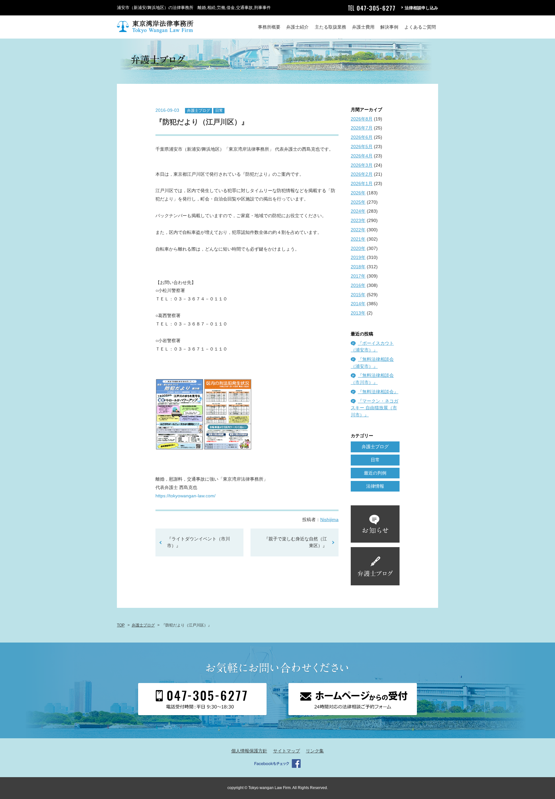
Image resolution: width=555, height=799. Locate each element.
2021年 (358, 239)
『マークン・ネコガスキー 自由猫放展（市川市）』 (374, 407)
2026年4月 (362, 155)
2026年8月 (362, 118)
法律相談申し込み (421, 7)
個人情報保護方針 (249, 750)
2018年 (358, 266)
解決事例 (389, 27)
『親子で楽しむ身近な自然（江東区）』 (295, 542)
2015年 (358, 294)
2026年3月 (362, 165)
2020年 (358, 248)
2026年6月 (362, 137)
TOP (121, 625)
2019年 (358, 257)
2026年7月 (362, 127)
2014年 (358, 303)
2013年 (358, 312)
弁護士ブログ (198, 110)
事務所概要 (269, 27)
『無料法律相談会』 (378, 391)
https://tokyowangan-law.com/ (185, 495)
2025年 (358, 202)
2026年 (358, 192)
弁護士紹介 (297, 27)
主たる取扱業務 (330, 27)
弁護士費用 (363, 27)
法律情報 (375, 486)
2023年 (358, 220)
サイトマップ (286, 750)
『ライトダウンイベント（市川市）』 (198, 542)
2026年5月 (362, 146)
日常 (219, 110)
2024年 (358, 211)
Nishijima (329, 519)
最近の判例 (375, 472)
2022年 (358, 229)
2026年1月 (362, 183)
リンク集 (315, 750)
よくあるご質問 (420, 27)
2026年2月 (362, 174)
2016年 (358, 285)
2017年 (358, 276)
